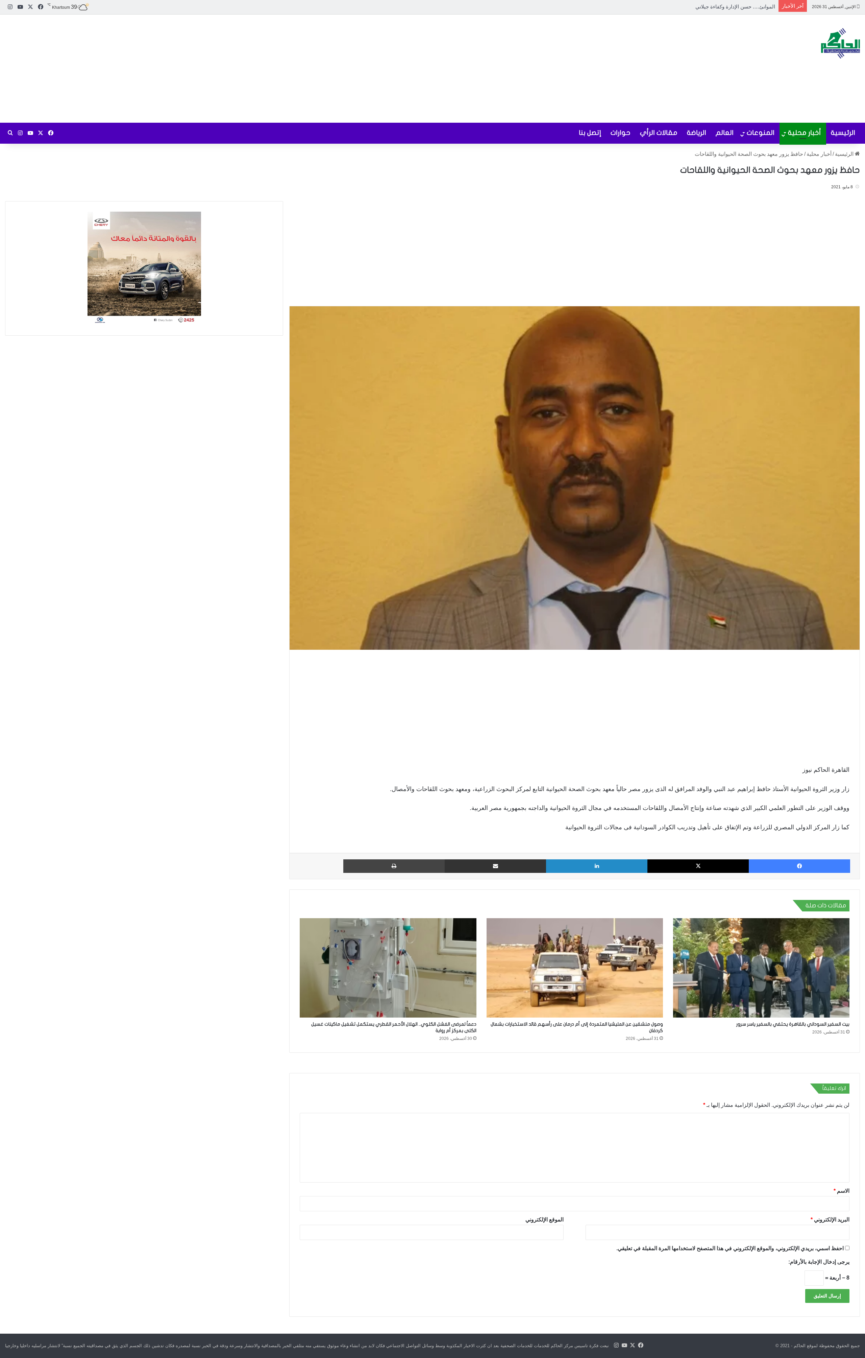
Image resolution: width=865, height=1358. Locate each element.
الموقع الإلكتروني (544, 1219)
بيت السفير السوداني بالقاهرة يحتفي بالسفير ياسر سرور (792, 1024)
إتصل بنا (590, 132)
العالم (725, 132)
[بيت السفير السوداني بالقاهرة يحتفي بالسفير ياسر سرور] (761, 968)
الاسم (841, 1191)
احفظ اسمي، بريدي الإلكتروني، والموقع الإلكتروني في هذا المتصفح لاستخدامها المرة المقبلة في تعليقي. (730, 1248)
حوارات (621, 132)
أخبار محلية (804, 132)
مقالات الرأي (658, 132)
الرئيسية (843, 132)
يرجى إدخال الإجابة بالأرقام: (818, 1262)
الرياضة (696, 132)
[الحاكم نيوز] (840, 43)
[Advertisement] (288, 68)
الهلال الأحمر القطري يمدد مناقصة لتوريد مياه (727, 6)
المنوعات (760, 132)
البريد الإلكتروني (830, 1219)
